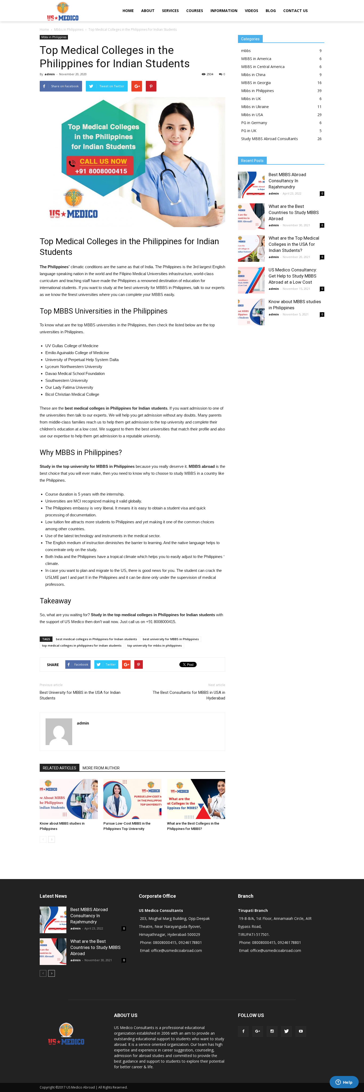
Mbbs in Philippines (53, 37)
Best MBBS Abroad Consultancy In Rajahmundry (287, 180)
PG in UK (248, 130)
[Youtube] (301, 1031)
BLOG (271, 10)
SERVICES (170, 10)
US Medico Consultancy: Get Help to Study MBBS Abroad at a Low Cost (293, 276)
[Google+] (257, 1031)
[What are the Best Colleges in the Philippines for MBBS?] (196, 799)
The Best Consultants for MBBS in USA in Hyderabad (189, 695)
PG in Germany (254, 122)
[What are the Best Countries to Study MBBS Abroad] (251, 216)
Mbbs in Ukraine (255, 106)
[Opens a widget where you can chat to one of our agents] (344, 1082)
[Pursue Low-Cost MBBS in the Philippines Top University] (132, 799)
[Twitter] (286, 1031)
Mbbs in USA (252, 114)
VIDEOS (251, 10)
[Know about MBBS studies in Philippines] (69, 799)
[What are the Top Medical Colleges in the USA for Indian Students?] (251, 248)
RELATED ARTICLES (59, 768)
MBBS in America (256, 58)
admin (50, 74)
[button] (318, 10)
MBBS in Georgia (256, 82)
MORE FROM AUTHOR (101, 768)
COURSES (194, 10)
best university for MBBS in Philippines (171, 639)
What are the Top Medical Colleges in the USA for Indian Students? (294, 244)
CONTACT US (295, 10)
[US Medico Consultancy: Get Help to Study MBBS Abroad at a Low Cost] (251, 280)
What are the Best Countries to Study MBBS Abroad (294, 212)
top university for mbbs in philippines (154, 645)
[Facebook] (243, 1031)
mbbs (246, 50)
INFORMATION (224, 10)
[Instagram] (272, 1031)
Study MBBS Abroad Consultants (269, 138)
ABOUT (148, 10)
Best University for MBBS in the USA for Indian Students (80, 695)
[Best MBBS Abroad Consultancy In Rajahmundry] (251, 185)
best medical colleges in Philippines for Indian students (96, 639)
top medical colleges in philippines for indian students (82, 645)
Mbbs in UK (251, 98)
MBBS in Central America (263, 66)
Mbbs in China (253, 74)
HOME (128, 10)
